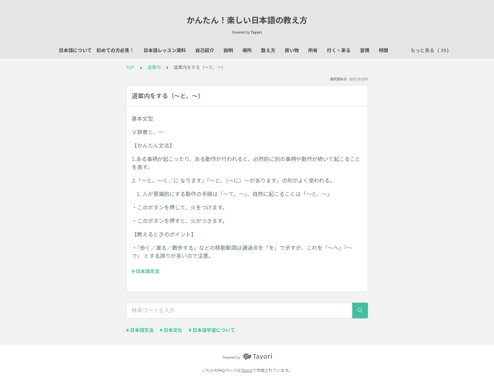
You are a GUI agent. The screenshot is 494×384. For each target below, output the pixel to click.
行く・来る (339, 50)
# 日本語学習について (212, 330)
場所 (247, 50)
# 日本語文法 (145, 271)
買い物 (292, 50)
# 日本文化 (171, 330)
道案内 (154, 67)
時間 (383, 50)
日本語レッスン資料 (164, 50)
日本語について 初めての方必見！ (96, 50)
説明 (228, 50)
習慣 (364, 50)
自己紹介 (204, 50)
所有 (313, 50)
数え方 (268, 50)
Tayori (246, 370)
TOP (130, 67)
